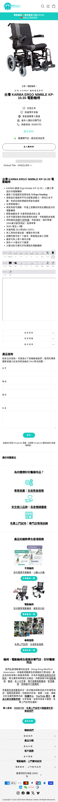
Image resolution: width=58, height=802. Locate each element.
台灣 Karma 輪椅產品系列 (29, 91)
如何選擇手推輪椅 (22, 572)
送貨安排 (28, 333)
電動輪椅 (31, 86)
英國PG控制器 (22, 220)
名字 (4, 368)
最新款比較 (39, 608)
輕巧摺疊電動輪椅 (37, 681)
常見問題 (28, 339)
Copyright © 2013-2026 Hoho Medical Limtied (20, 800)
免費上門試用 (18, 523)
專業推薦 (19, 490)
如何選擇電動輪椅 (22, 608)
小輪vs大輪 (39, 572)
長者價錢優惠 (38, 507)
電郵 (4, 382)
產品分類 (28, 746)
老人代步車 (20, 681)
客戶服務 (28, 757)
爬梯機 (24, 684)
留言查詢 (28, 344)
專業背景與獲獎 (12, 690)
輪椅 (10, 681)
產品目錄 (29, 721)
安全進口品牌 (19, 507)
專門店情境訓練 (38, 523)
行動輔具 (34, 684)
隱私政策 (46, 443)
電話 (4, 395)
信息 (4, 408)
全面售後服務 (36, 490)
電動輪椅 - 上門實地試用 (28, 767)
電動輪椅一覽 (29, 614)
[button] (29, 155)
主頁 (24, 86)
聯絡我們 (28, 736)
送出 (29, 435)
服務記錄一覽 (29, 650)
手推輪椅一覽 (29, 578)
